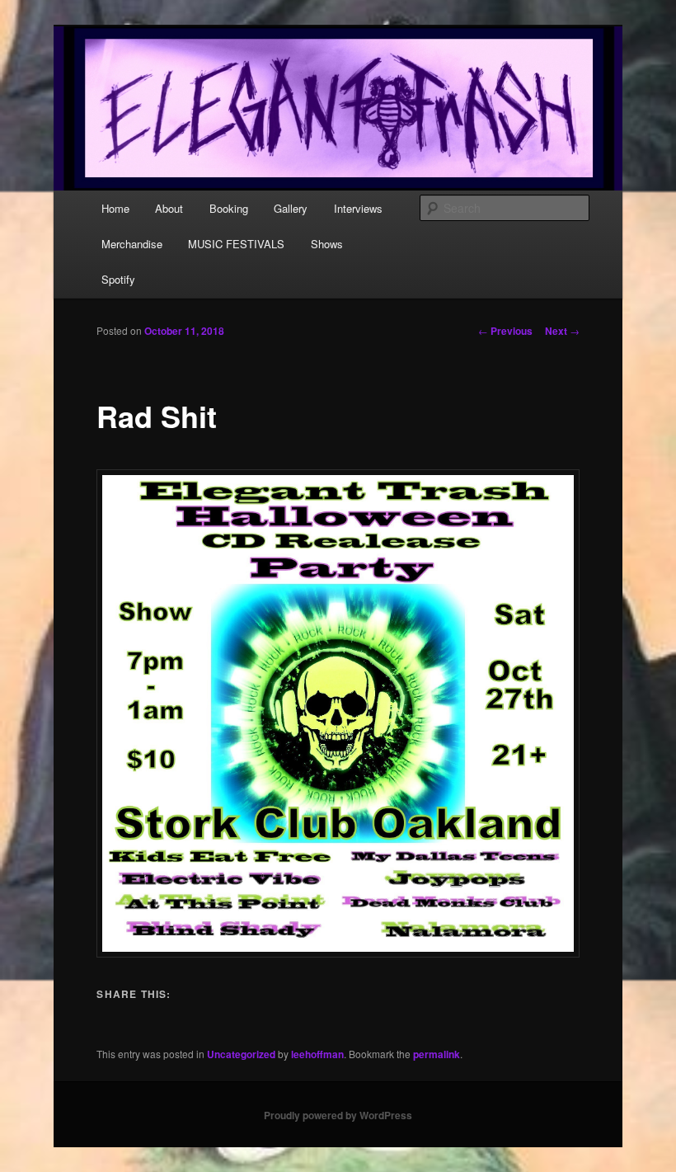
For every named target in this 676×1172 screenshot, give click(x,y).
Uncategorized (241, 1054)
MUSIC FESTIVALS (236, 244)
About (169, 208)
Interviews (358, 208)
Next (562, 330)
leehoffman (317, 1054)
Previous (505, 330)
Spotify (118, 279)
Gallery (290, 208)
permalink (436, 1054)
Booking (228, 208)
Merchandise (131, 244)
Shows (327, 244)
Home (115, 208)
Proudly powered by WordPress (338, 1115)
